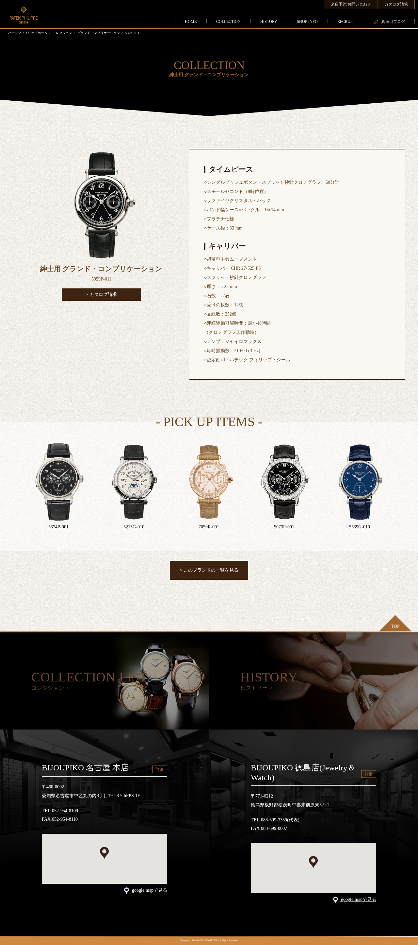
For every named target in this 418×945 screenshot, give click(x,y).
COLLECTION (228, 21)
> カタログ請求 (101, 294)
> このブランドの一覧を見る (209, 570)
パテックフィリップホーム (27, 33)
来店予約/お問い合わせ (351, 4)
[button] (104, 853)
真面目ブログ (393, 21)
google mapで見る (149, 890)
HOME (191, 21)
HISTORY (268, 21)
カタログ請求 (396, 4)
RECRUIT (345, 21)
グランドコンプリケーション (98, 33)
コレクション (62, 33)
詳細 (160, 769)
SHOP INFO (307, 21)
